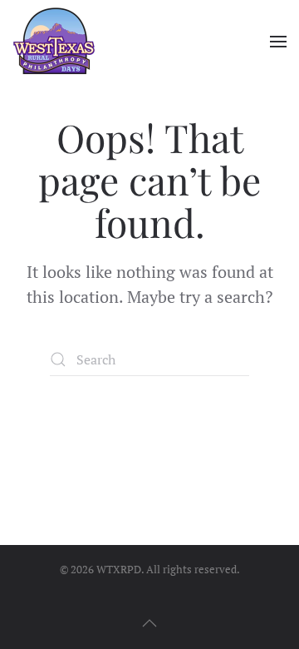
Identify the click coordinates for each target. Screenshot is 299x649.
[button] (278, 41)
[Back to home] (54, 41)
